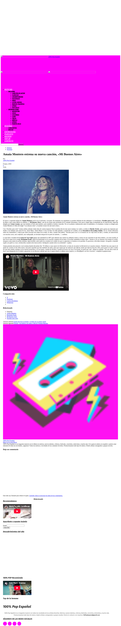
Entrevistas (10, 132)
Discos (10, 130)
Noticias (8, 89)
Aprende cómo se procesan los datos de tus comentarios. (46, 495)
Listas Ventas (17, 102)
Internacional (13, 109)
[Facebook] (5, 624)
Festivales (16, 99)
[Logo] (24, 72)
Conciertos (12, 128)
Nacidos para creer (12, 318)
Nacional (11, 91)
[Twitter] (10, 624)
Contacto (9, 141)
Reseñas (8, 126)
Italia (14, 118)
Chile (14, 113)
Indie (14, 100)
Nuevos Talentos (18, 104)
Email (5, 525)
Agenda (8, 136)
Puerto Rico (16, 124)
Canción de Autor (18, 93)
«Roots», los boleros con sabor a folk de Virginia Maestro (31, 323)
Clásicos (15, 95)
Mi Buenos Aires (12, 317)
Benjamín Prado (11, 315)
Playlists (9, 134)
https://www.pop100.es (10, 442)
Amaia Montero (11, 313)
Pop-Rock (15, 108)
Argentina (16, 111)
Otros (14, 122)
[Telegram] (19, 624)
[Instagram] (14, 624)
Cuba (14, 117)
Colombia (15, 115)
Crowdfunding (17, 97)
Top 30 (7, 138)
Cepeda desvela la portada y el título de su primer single (29, 321)
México (14, 120)
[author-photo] (60, 439)
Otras (14, 106)
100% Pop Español (8, 160)
